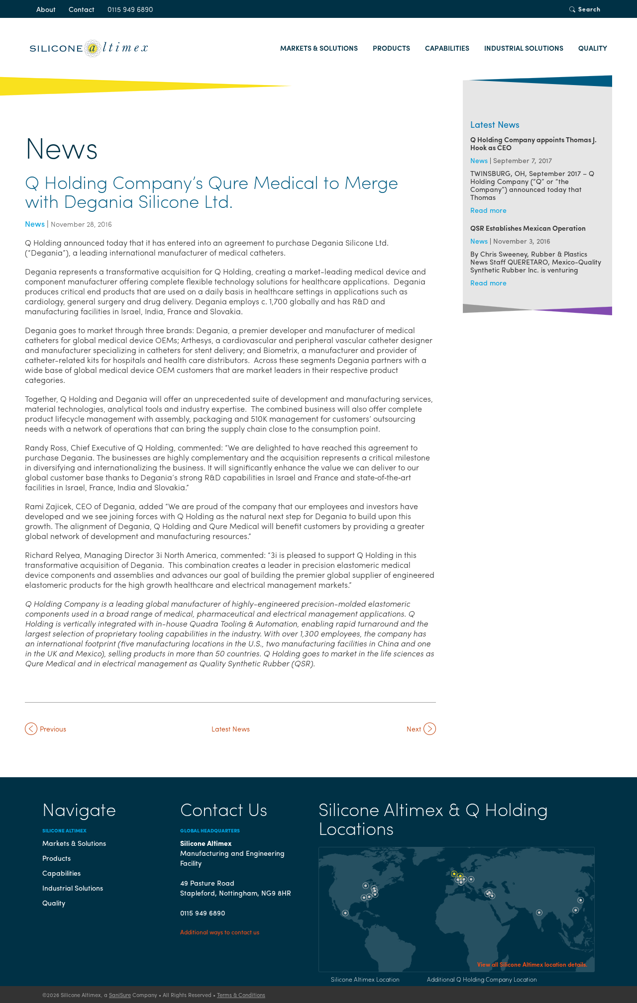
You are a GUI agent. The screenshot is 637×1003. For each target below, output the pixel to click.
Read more (488, 210)
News (35, 223)
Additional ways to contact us (219, 931)
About (46, 9)
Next (414, 728)
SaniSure (120, 995)
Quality (592, 48)
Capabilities (447, 48)
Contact (82, 9)
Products (391, 48)
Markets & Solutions (319, 48)
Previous (53, 728)
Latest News (231, 728)
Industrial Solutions (523, 48)
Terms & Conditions (241, 995)
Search (589, 8)
